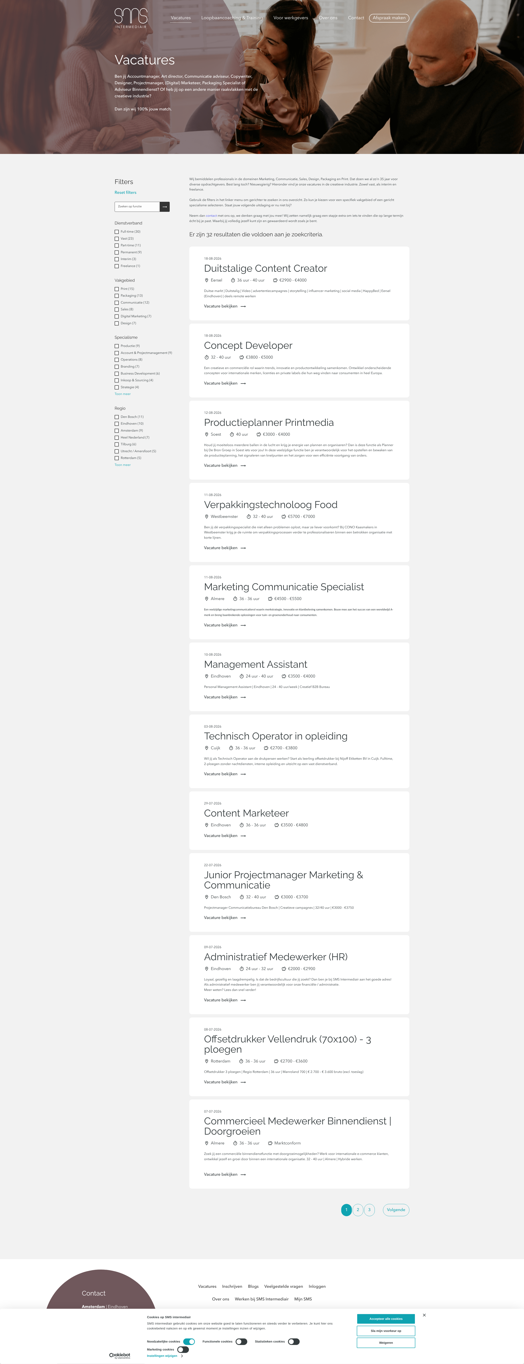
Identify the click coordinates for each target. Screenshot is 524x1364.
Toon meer (123, 394)
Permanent (131, 252)
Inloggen (317, 1287)
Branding (130, 366)
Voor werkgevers (290, 18)
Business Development (140, 373)
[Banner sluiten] (424, 1315)
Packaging (132, 295)
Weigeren (386, 1343)
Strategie (130, 387)
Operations (131, 359)
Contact (356, 18)
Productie (130, 346)
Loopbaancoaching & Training (232, 18)
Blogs (253, 1287)
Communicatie (135, 302)
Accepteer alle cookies (386, 1319)
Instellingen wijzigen (162, 1356)
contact (211, 216)
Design (128, 323)
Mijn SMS (303, 1299)
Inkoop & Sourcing (137, 380)
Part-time (131, 245)
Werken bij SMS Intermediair (262, 1299)
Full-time (130, 231)
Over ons (328, 18)
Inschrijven (232, 1287)
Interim (128, 259)
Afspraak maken (389, 18)
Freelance (130, 266)
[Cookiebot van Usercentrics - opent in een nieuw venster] (120, 1356)
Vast (127, 238)
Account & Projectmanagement (146, 353)
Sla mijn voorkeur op (386, 1331)
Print (127, 289)
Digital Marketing (136, 316)
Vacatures (181, 18)
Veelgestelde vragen (283, 1287)
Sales (127, 309)
